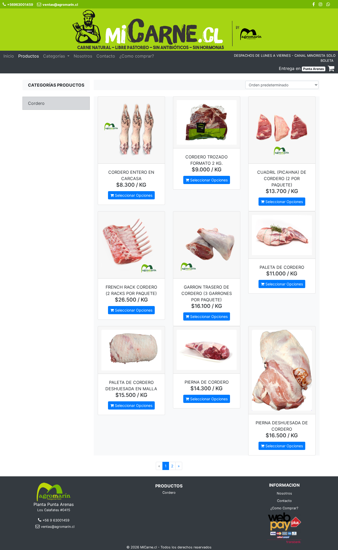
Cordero (169, 493)
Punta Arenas (313, 69)
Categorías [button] (54, 56)
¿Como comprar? (136, 56)
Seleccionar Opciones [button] (133, 195)
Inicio (8, 56)
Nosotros (83, 56)
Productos (28, 56)
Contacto (105, 56)
